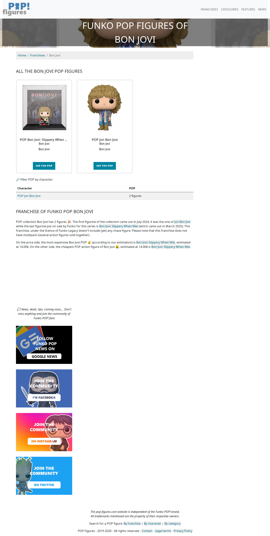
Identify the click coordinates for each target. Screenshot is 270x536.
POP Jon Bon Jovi (28, 196)
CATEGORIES (229, 9)
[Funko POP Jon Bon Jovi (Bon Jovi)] (105, 107)
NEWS (262, 9)
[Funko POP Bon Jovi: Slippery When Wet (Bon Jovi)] (44, 107)
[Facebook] (44, 388)
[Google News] (44, 345)
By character (152, 523)
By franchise (132, 523)
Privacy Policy (183, 531)
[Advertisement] (135, 279)
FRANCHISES (209, 9)
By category (172, 523)
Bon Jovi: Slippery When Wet (118, 226)
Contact (147, 531)
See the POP (44, 165)
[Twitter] (44, 475)
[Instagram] (44, 432)
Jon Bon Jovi (182, 222)
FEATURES (248, 9)
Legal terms (163, 531)
